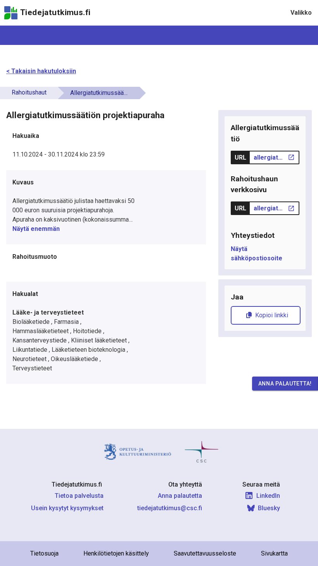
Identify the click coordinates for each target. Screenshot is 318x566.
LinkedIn (268, 495)
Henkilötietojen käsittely (116, 553)
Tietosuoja (44, 553)
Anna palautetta (180, 495)
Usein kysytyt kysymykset (67, 508)
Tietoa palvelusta (79, 495)
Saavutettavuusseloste (205, 553)
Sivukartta (274, 553)
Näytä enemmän (36, 228)
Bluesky (269, 508)
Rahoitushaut (29, 92)
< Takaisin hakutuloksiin (41, 71)
